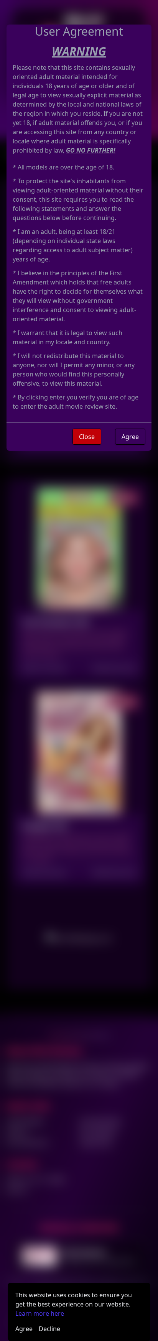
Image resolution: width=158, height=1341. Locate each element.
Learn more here (39, 1313)
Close (87, 436)
